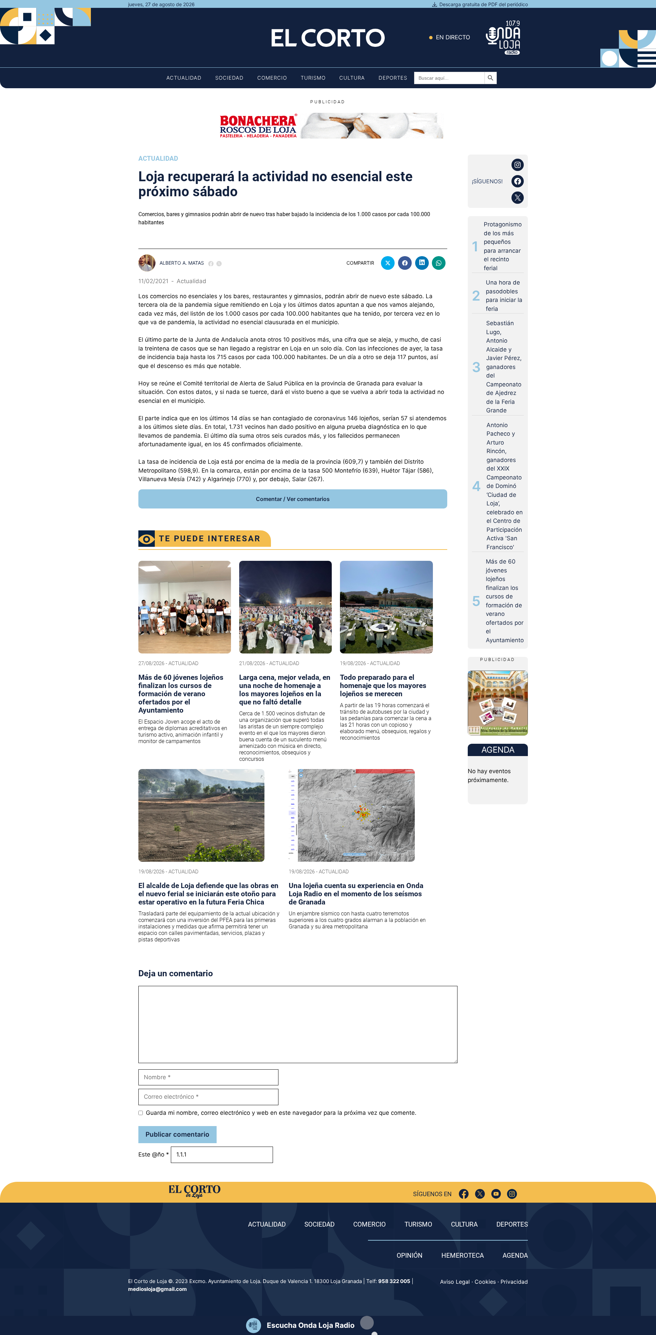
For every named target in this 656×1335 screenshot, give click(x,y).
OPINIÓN (410, 1255)
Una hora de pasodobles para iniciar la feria (504, 295)
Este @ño (153, 1154)
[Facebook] (464, 1194)
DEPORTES (512, 1224)
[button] (367, 1323)
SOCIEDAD (319, 1224)
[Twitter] (480, 1194)
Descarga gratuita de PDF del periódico (483, 4)
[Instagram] (512, 1194)
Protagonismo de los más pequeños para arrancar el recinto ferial (503, 246)
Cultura (352, 78)
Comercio (272, 78)
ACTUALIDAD (267, 1224)
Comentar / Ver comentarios (293, 498)
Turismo (313, 78)
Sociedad (229, 78)
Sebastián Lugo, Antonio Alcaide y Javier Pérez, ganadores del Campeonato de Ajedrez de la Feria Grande (504, 367)
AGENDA (515, 1255)
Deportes (393, 78)
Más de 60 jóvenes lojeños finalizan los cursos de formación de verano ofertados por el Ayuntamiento (505, 601)
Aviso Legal (455, 1281)
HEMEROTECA (462, 1255)
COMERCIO (369, 1224)
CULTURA (464, 1224)
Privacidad (514, 1281)
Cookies (485, 1281)
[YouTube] (496, 1194)
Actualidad (184, 78)
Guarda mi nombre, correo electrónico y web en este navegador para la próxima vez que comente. (281, 1112)
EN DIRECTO (453, 37)
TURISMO (418, 1224)
